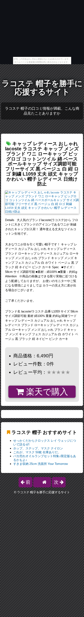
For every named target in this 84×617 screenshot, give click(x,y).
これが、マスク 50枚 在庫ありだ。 (37, 452)
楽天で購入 (46, 391)
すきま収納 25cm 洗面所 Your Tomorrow (40, 463)
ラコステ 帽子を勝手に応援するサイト (42, 87)
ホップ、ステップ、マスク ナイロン (38, 448)
